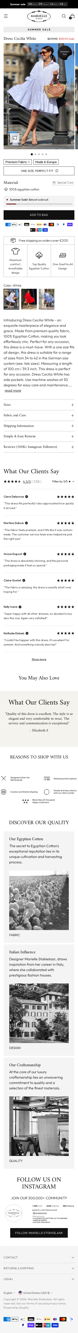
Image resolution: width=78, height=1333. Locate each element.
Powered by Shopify (16, 1307)
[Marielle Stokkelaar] (39, 16)
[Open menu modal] (6, 16)
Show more (39, 659)
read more (13, 390)
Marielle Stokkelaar (40, 1299)
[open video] (15, 138)
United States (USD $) (36, 1293)
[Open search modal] (64, 16)
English (8, 1293)
